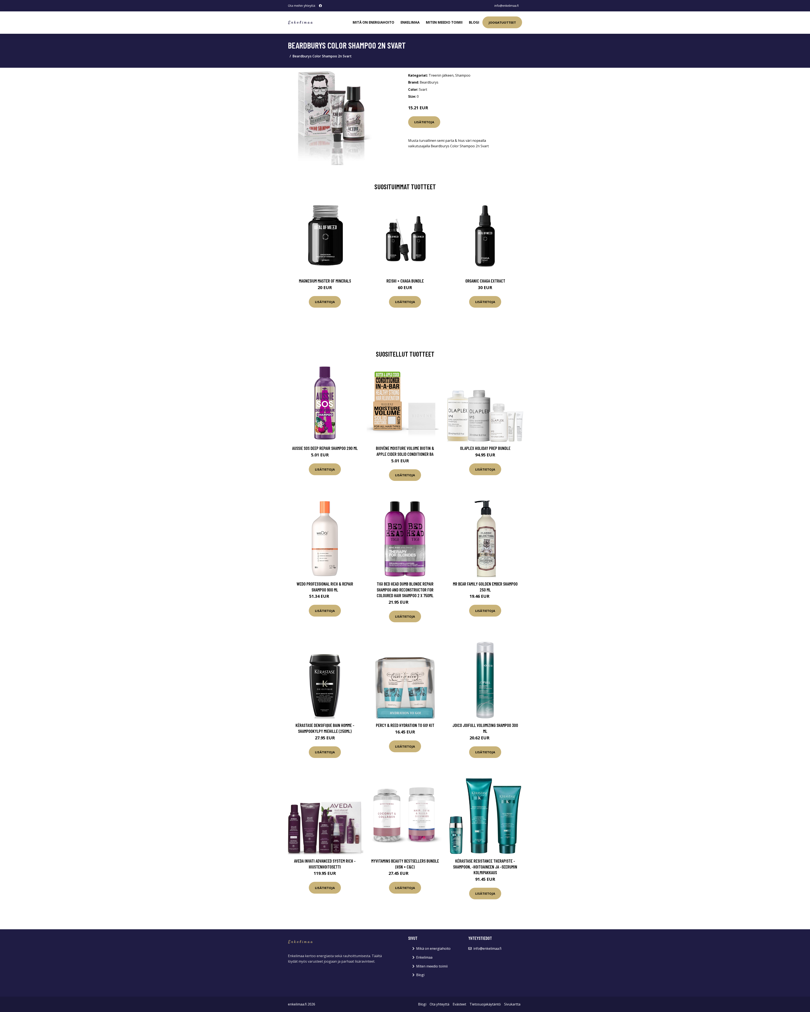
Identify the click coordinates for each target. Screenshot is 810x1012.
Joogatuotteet (502, 22)
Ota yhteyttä (439, 1004)
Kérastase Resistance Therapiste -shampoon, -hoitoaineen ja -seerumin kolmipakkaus (485, 866)
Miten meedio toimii (444, 22)
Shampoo (462, 75)
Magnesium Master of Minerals (325, 280)
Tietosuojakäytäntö (485, 1004)
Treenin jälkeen (441, 75)
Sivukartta (512, 1004)
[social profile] (320, 6)
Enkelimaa (410, 22)
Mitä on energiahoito (373, 22)
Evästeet (459, 1004)
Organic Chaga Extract (485, 280)
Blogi (474, 22)
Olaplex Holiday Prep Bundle (485, 448)
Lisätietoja (424, 122)
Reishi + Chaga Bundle (405, 280)
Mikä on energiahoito (433, 948)
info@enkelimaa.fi (506, 6)
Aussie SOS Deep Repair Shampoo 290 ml (325, 448)
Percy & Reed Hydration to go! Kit (405, 725)
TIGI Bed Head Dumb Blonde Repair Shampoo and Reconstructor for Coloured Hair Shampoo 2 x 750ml (405, 589)
